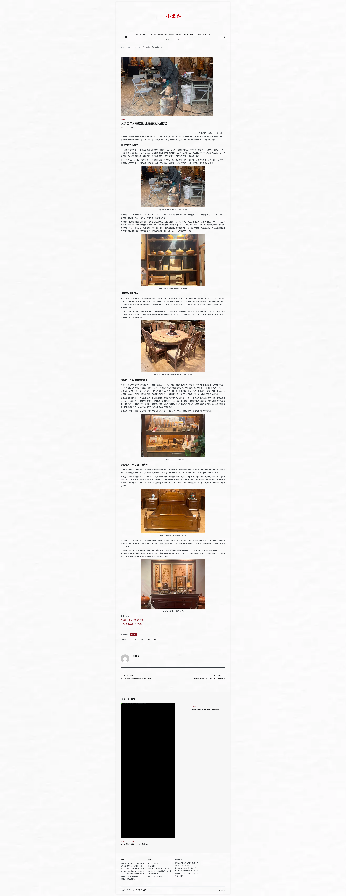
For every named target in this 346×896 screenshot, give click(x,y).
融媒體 (167, 39)
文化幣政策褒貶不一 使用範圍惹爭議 (136, 677)
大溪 (149, 639)
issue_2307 (133, 639)
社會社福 (171, 35)
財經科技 (192, 35)
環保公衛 (178, 35)
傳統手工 (141, 639)
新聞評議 (199, 35)
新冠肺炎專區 (152, 35)
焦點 (137, 35)
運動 (204, 35)
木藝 (155, 639)
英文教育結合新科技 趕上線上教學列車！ (135, 844)
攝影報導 (160, 35)
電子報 (177, 39)
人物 (209, 35)
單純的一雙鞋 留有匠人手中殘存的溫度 (206, 709)
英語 (172, 39)
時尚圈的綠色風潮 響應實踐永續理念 (209, 677)
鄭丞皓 (122, 127)
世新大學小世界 (136, 890)
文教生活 (185, 35)
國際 (166, 35)
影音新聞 (142, 35)
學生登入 (143, 890)
